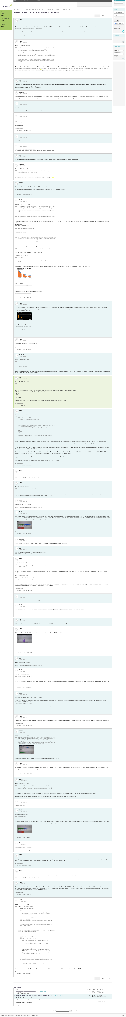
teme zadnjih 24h (5, 18)
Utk (20, 80)
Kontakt (28, 1015)
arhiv (3, 13)
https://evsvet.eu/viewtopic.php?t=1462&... (23, 703)
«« (96, 15)
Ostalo (2, 26)
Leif (97, 1000)
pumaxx (21, 730)
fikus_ (20, 470)
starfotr (21, 801)
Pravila (2, 1015)
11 (57, 995)
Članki (2, 20)
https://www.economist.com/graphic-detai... (23, 285)
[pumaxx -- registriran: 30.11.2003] (16, 731)
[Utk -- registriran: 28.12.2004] (16, 81)
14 (61, 995)
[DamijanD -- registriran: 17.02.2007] (16, 93)
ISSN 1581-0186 (35, 1015)
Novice (2, 11)
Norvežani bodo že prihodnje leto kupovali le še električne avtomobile (33, 995)
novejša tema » (77, 1010)
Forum (2, 15)
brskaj (3, 24)
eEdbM (21, 182)
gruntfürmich (99, 995)
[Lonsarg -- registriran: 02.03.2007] (16, 20)
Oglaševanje (23, 1015)
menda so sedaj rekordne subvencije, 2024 (31, 186)
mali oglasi (4, 16)
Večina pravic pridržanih (9, 1015)
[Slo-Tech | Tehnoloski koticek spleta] (7, 6)
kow (20, 377)
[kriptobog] (16, 165)
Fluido (20, 41)
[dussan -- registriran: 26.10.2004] (16, 779)
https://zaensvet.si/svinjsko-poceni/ (22, 225)
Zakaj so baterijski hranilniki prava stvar (26, 991)
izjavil (28, 45)
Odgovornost (17, 1015)
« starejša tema (48, 1010)
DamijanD (21, 92)
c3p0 (20, 102)
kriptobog (21, 164)
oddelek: (54, 1010)
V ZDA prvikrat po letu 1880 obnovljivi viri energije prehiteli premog (32, 1000)
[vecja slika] (24, 273)
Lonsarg (21, 19)
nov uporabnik (117, 26)
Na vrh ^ (123, 1015)
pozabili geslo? (117, 28)
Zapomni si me (118, 17)
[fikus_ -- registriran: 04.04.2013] (16, 471)
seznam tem (116, 38)
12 (59, 995)
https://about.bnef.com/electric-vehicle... (23, 326)
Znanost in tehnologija (24, 993)
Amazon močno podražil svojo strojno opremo (28, 0)
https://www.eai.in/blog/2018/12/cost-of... (23, 310)
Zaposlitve (3, 22)
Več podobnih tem (17, 1005)
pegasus (98, 991)
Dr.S (18, 934)
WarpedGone (18, 992)
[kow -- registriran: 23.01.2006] (16, 378)
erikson (21, 908)
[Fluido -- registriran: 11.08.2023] (16, 41)
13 (60, 995)
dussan (21, 779)
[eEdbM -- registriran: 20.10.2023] (16, 183)
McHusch (18, 996)
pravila (3, 27)
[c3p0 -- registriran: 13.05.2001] (16, 103)
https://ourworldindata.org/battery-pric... (23, 293)
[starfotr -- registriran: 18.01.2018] (16, 801)
